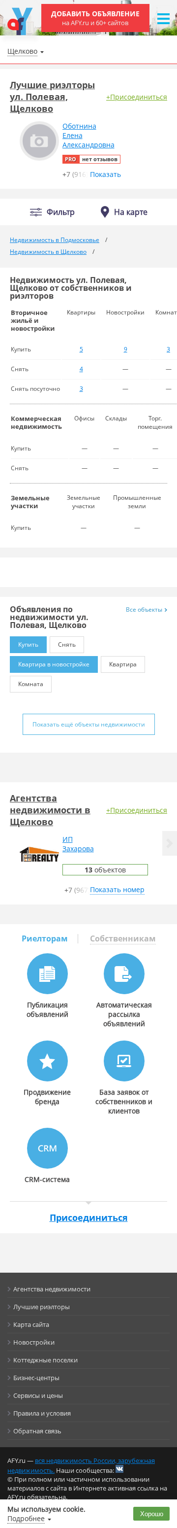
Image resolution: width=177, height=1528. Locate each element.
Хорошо (151, 1514)
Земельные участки (30, 501)
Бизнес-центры (36, 1377)
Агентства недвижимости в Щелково (50, 810)
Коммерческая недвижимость (36, 422)
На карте (131, 212)
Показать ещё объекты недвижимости (88, 724)
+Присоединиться (136, 97)
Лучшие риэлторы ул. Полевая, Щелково (52, 96)
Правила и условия (42, 1413)
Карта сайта (31, 1324)
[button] (169, 843)
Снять (67, 644)
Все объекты (144, 609)
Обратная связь (37, 1430)
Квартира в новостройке (53, 664)
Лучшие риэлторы (41, 1306)
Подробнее (26, 1518)
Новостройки (34, 1342)
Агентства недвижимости (51, 1289)
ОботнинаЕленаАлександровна (88, 135)
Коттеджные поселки (45, 1359)
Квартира (123, 664)
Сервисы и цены (38, 1395)
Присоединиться (89, 1217)
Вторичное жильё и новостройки (33, 320)
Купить (28, 644)
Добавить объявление (95, 18)
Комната (30, 684)
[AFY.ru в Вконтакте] (119, 1469)
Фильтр (61, 212)
